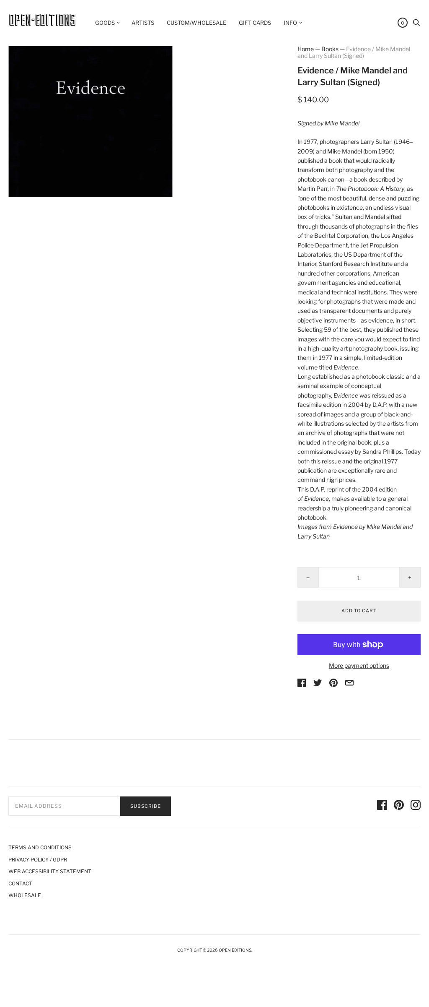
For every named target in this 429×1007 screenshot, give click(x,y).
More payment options (359, 665)
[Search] (416, 24)
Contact (20, 883)
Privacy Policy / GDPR (37, 859)
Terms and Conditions (40, 847)
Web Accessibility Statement (49, 871)
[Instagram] (416, 806)
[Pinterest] (399, 806)
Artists (143, 22)
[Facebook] (382, 806)
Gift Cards (255, 22)
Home (305, 48)
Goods (105, 22)
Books (330, 48)
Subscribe (145, 806)
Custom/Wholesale (196, 22)
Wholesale (24, 895)
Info (290, 22)
